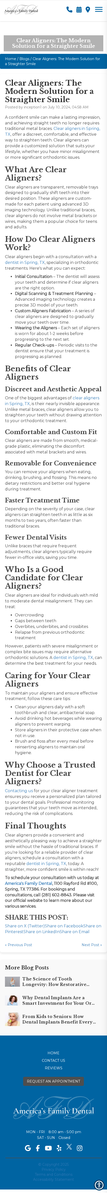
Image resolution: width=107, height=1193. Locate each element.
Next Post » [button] (92, 945)
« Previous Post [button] (18, 945)
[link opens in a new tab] (28, 1148)
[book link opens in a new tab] (79, 9)
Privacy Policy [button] (54, 1169)
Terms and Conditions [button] (53, 1174)
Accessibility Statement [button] (53, 1179)
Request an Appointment (53, 1081)
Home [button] (10, 59)
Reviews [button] (53, 1068)
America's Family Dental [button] (28, 883)
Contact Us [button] (53, 1060)
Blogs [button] (24, 59)
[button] (21, 7)
